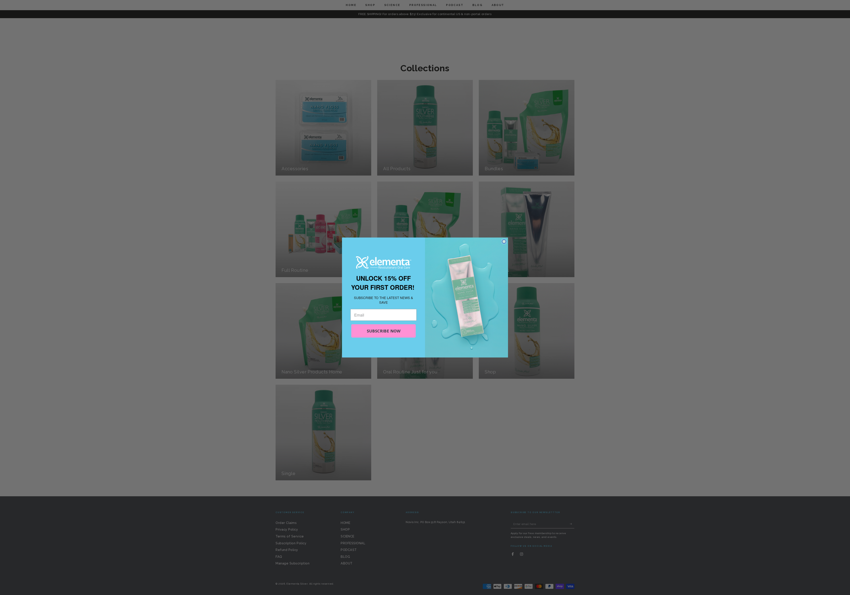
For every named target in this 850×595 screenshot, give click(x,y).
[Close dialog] (504, 241)
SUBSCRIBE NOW (383, 331)
